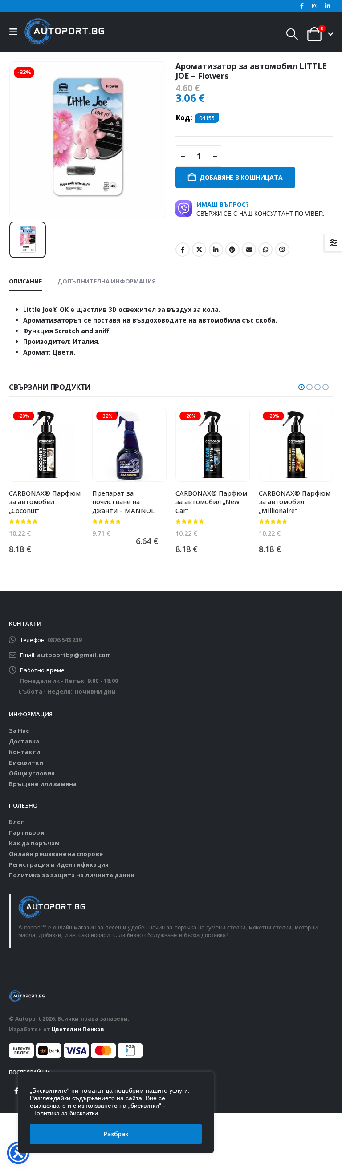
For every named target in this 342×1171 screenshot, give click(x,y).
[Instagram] (315, 6)
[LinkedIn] (327, 6)
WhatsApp (265, 249)
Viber (282, 249)
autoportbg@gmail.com (73, 655)
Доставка (24, 741)
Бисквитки (26, 763)
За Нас (19, 731)
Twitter (199, 249)
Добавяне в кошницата (241, 177)
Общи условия (32, 773)
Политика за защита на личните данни (71, 875)
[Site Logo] (64, 32)
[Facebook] (302, 6)
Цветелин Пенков (78, 1029)
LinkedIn (216, 249)
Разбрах (116, 1134)
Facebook (182, 249)
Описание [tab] (25, 281)
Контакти (25, 752)
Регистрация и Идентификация (59, 864)
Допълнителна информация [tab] (106, 281)
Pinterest (232, 249)
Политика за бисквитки (65, 1113)
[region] (116, 1112)
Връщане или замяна (43, 784)
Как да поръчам (34, 843)
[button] (15, 32)
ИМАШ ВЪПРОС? (260, 208)
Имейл (249, 249)
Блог (16, 822)
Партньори (27, 832)
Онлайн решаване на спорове (56, 854)
